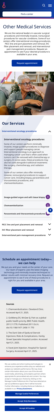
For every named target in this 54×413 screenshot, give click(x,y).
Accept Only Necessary (27, 401)
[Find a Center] (50, 210)
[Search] (44, 5)
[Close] (50, 364)
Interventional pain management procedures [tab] (24, 235)
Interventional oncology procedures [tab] (19, 131)
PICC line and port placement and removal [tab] (22, 224)
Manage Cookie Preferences (27, 394)
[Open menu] (49, 5)
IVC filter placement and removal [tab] (18, 230)
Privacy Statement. (24, 388)
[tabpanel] (27, 177)
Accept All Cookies (27, 408)
